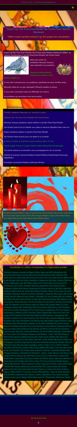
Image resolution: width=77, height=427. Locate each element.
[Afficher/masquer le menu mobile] (73, 7)
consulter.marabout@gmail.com (45, 2)
